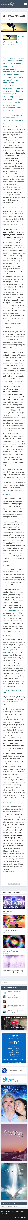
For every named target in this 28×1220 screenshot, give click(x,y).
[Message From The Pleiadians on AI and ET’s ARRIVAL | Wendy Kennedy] (14, 961)
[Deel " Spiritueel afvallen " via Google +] (15, 883)
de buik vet (7, 253)
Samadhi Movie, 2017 (9, 911)
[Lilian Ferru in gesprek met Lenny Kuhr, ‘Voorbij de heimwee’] (14, 941)
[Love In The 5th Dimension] (14, 921)
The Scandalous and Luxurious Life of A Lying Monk (15, 1011)
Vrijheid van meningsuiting (14, 991)
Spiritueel (17, 19)
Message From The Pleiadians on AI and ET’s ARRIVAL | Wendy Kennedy (13, 971)
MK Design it (24, 1217)
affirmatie (6, 652)
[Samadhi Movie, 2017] (14, 902)
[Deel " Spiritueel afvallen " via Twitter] (12, 883)
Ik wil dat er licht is (12, 1001)
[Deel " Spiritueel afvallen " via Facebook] (9, 883)
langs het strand (14, 610)
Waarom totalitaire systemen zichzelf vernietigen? (15, 996)
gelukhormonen (18, 522)
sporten (9, 543)
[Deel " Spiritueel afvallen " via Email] (18, 883)
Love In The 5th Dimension (10, 930)
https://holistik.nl (10, 871)
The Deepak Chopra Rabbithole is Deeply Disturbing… (16, 1006)
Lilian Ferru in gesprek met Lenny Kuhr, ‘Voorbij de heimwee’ (12, 950)
